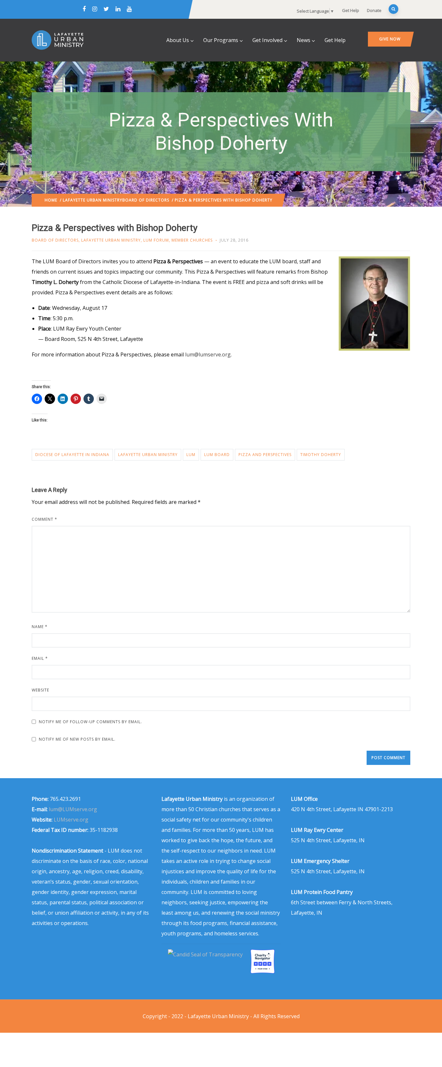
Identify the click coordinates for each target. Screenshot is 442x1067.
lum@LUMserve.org (73, 809)
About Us (177, 40)
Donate (374, 10)
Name (40, 626)
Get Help (350, 10)
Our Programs (220, 40)
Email (40, 658)
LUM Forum (156, 240)
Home (51, 200)
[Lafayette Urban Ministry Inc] (206, 954)
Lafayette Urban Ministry (92, 200)
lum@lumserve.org (208, 354)
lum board (217, 454)
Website (40, 690)
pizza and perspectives (265, 454)
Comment (44, 519)
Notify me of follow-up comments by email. (90, 721)
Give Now (390, 39)
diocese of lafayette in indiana (72, 454)
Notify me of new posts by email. (77, 739)
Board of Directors (145, 200)
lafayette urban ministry (148, 454)
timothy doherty (320, 454)
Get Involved (267, 40)
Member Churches (192, 240)
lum (190, 454)
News (303, 40)
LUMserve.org (71, 819)
